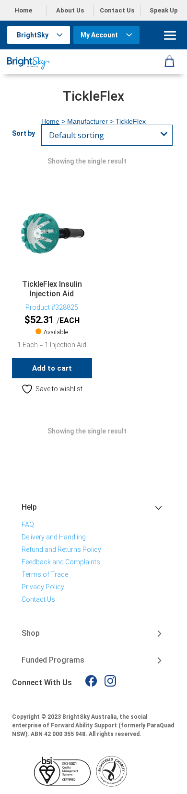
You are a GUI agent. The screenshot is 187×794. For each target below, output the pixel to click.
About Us (70, 10)
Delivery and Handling (54, 537)
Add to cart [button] (52, 368)
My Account (99, 35)
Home (23, 10)
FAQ (28, 524)
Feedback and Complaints (61, 562)
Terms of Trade (45, 574)
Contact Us (117, 10)
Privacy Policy (43, 587)
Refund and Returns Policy (61, 549)
